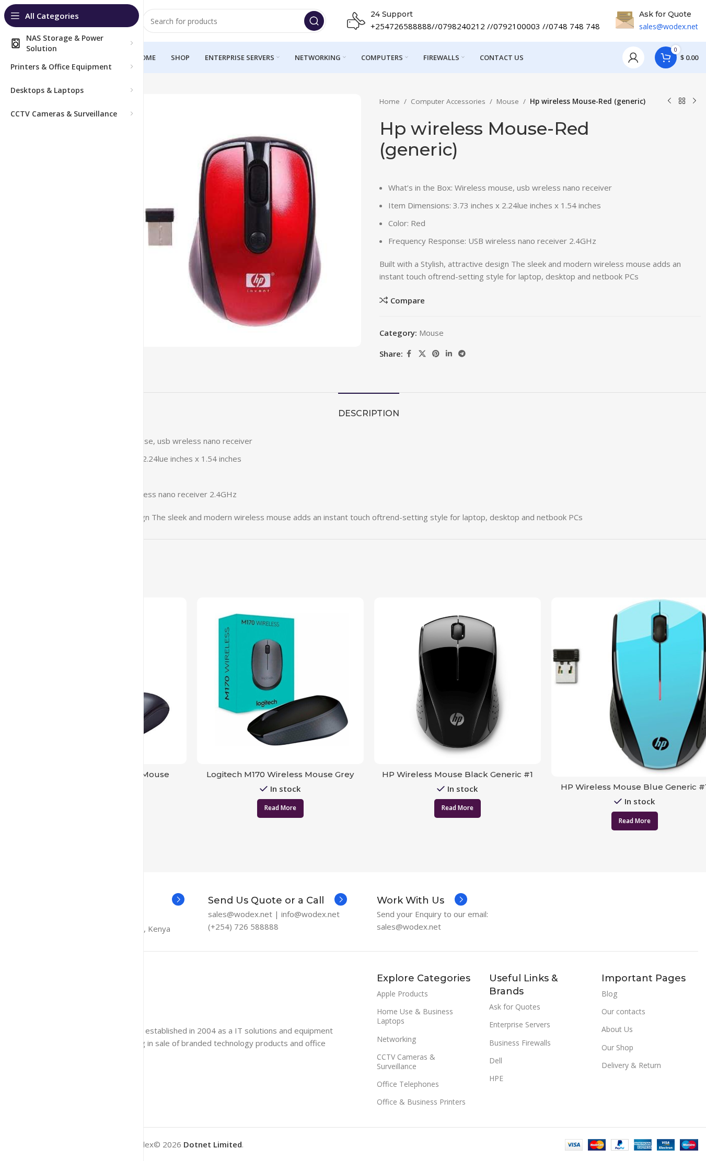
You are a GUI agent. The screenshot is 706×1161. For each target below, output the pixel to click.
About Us (617, 1029)
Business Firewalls (520, 1043)
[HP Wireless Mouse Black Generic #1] (457, 680)
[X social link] (422, 354)
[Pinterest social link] (436, 354)
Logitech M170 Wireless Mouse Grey (280, 774)
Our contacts (623, 1011)
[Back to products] (682, 101)
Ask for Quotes (514, 1007)
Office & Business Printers (421, 1102)
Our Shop (617, 1047)
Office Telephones (408, 1084)
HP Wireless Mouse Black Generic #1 (457, 774)
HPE (496, 1078)
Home (389, 101)
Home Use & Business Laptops (415, 1016)
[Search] (314, 21)
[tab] (368, 408)
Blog (609, 994)
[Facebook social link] (409, 354)
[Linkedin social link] (449, 354)
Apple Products (402, 994)
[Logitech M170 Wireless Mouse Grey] (280, 680)
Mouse (507, 101)
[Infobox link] (277, 900)
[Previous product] (669, 101)
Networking (396, 1039)
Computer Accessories (448, 101)
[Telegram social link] (462, 354)
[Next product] (694, 101)
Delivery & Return (631, 1065)
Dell (495, 1060)
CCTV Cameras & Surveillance (406, 1061)
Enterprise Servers (519, 1024)
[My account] (633, 57)
